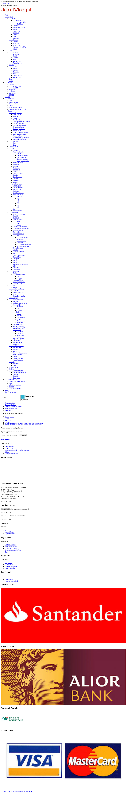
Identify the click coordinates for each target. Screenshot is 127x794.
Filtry (12, 362)
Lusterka (17, 221)
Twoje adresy (9, 564)
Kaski (8, 82)
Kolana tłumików (18, 292)
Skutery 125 (16, 25)
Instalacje (16, 344)
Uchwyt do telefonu (15, 388)
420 (18, 202)
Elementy (16, 294)
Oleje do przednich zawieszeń (18, 109)
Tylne (18, 276)
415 (18, 200)
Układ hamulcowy (16, 346)
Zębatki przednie (18, 187)
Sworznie (16, 164)
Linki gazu (20, 239)
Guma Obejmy (13, 298)
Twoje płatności (10, 568)
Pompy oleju (17, 130)
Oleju (12, 285)
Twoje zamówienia (11, 566)
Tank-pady (16, 258)
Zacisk (15, 356)
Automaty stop (17, 347)
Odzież (8, 50)
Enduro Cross (15, 86)
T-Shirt (11, 81)
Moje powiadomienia (11, 453)
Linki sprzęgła (21, 241)
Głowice (15, 175)
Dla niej (13, 66)
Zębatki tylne (17, 186)
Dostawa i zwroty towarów (13, 406)
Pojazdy (9, 17)
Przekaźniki (20, 333)
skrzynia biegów (18, 162)
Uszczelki (16, 166)
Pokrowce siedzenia (19, 255)
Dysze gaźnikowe (18, 127)
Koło (14, 253)
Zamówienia (9, 448)
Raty (6, 552)
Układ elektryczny (16, 299)
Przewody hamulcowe (20, 353)
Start (6, 15)
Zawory (15, 178)
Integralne (12, 90)
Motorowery (17, 31)
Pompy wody (17, 378)
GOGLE (15, 88)
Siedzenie (16, 267)
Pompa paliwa (17, 136)
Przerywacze (21, 317)
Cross (14, 36)
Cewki (19, 314)
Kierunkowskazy (18, 324)
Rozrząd (15, 182)
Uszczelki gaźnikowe (19, 125)
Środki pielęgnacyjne (15, 107)
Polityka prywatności (11, 548)
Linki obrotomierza (23, 246)
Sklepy (7, 530)
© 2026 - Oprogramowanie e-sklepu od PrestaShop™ (18, 791)
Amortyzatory (19, 275)
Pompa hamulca (18, 358)
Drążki (15, 273)
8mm (18, 223)
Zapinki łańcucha (18, 193)
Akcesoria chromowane (20, 264)
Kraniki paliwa (17, 120)
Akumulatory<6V (18, 326)
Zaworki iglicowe (18, 123)
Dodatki (11, 65)
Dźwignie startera (18, 234)
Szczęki (15, 349)
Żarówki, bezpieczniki (20, 303)
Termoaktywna (17, 63)
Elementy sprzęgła (22, 159)
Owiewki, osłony (18, 248)
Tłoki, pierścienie (18, 152)
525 (18, 207)
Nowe (12, 18)
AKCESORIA (11, 379)
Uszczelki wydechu (19, 296)
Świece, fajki (17, 305)
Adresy (7, 452)
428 (18, 198)
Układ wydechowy (16, 289)
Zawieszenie (14, 271)
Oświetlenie (18, 307)
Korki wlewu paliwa (19, 134)
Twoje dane (8, 563)
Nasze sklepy (9, 410)
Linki (16, 235)
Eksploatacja (10, 98)
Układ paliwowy (15, 113)
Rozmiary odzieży (10, 403)
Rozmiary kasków (10, 405)
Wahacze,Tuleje (18, 280)
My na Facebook (10, 534)
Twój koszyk (9, 579)
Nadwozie (13, 212)
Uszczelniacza (17, 283)
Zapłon (16, 312)
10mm (19, 225)
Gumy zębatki (17, 189)
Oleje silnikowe (14, 102)
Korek (15, 287)
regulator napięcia (18, 339)
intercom (11, 387)
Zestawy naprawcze (19, 282)
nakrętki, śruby (13, 146)
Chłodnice (16, 376)
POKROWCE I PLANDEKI (18, 381)
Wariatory (16, 180)
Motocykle (18, 20)
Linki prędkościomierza (24, 244)
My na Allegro (9, 532)
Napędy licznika (18, 219)
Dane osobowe (9, 446)
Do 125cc (20, 24)
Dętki (14, 145)
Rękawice (16, 54)
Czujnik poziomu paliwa (20, 132)
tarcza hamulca (17, 355)
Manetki (15, 250)
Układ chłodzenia (16, 371)
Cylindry (15, 171)
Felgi (14, 266)
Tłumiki (15, 291)
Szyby (15, 260)
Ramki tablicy (17, 257)
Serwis (7, 390)
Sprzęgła (17, 154)
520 (18, 205)
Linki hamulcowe (22, 237)
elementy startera (14, 367)
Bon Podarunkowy (11, 392)
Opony (15, 143)
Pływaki (15, 118)
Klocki (15, 351)
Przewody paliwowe (19, 139)
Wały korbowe (17, 177)
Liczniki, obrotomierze (20, 226)
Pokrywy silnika (18, 173)
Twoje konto (6, 439)
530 (18, 203)
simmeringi (16, 170)
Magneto (19, 315)
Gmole (15, 262)
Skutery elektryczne (19, 27)
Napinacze (16, 191)
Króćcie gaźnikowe (19, 129)
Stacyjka (15, 301)
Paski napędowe (18, 194)
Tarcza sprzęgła (21, 157)
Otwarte (11, 84)
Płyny (10, 100)
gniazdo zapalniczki (15, 385)
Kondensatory (21, 321)
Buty (14, 59)
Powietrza (16, 363)
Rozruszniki (20, 335)
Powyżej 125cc (21, 22)
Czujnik (11, 369)
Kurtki (15, 56)
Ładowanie (16, 340)
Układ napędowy (16, 184)
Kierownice (16, 232)
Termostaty (16, 374)
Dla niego (13, 52)
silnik (12, 148)
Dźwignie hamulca (19, 230)
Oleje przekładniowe (15, 104)
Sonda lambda (17, 342)
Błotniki (15, 216)
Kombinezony (17, 61)
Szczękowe (12, 93)
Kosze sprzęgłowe (22, 155)
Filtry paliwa (17, 114)
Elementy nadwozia (19, 214)
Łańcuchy (17, 196)
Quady (15, 34)
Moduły (19, 319)
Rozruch (17, 330)
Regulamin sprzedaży (11, 408)
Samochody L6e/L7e (19, 47)
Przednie (19, 278)
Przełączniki (16, 269)
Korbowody (16, 168)
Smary (11, 106)
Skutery (15, 29)
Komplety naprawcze (19, 372)
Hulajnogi (16, 38)
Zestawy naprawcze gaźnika (21, 122)
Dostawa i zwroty (10, 545)
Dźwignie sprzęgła (18, 251)
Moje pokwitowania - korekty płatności (17, 450)
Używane (13, 40)
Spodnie (15, 58)
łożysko (15, 150)
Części (8, 111)
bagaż (10, 383)
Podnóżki (16, 218)
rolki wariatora (17, 210)
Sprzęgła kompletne (23, 161)
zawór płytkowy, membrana (21, 138)
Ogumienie (14, 141)
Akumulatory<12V (19, 328)
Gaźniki (15, 116)
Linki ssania (20, 242)
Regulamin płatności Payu (13, 550)
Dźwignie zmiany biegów (21, 228)
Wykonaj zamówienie (11, 581)
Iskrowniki (20, 323)
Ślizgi (14, 209)
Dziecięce (16, 33)
